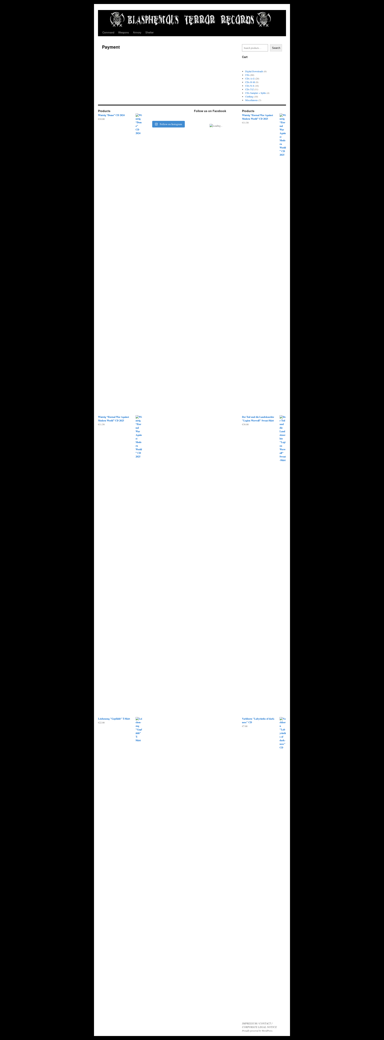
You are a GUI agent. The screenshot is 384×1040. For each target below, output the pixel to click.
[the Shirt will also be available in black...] (173, 114)
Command (108, 32)
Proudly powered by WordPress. (257, 1030)
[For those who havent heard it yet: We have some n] (162, 114)
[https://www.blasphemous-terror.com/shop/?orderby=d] (151, 114)
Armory (137, 32)
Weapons (123, 32)
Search (276, 47)
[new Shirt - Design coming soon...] (184, 114)
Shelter (149, 32)
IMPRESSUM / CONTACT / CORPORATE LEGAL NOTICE (259, 1025)
